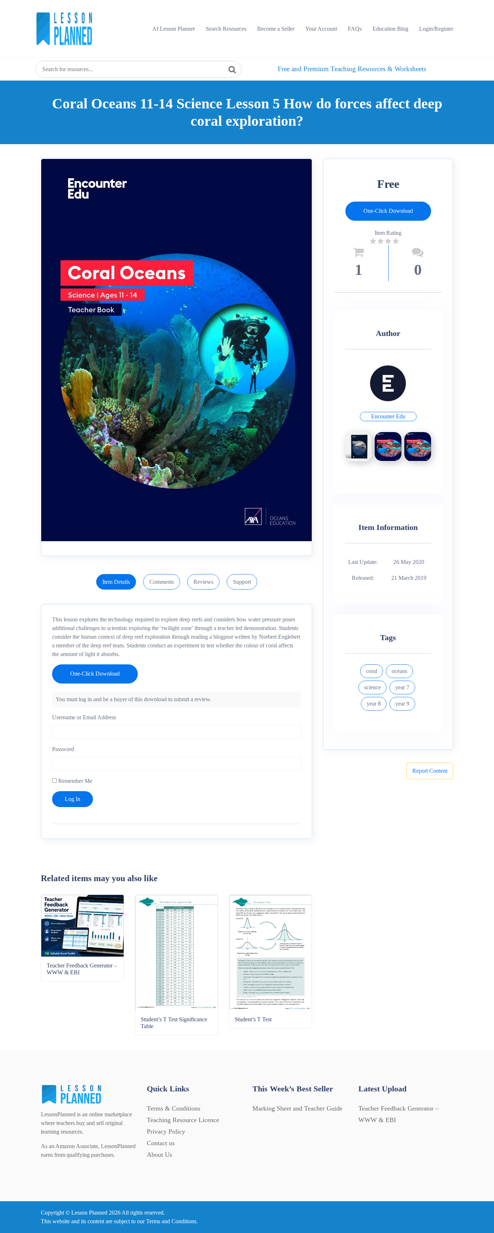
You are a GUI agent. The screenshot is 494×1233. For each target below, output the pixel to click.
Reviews (203, 582)
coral (371, 671)
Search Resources (226, 29)
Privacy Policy (166, 1131)
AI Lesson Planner (173, 29)
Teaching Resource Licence (183, 1120)
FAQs (355, 29)
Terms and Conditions (171, 1221)
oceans (399, 671)
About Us (159, 1154)
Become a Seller (275, 29)
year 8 (374, 703)
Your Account (321, 29)
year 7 (402, 687)
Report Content (429, 771)
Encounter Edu (388, 416)
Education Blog (390, 29)
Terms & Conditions (173, 1108)
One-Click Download (95, 674)
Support (242, 582)
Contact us (161, 1143)
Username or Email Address (84, 717)
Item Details (116, 582)
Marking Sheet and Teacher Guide (297, 1108)
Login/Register (436, 29)
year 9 (402, 703)
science (372, 687)
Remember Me (74, 781)
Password (63, 749)
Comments (161, 582)
